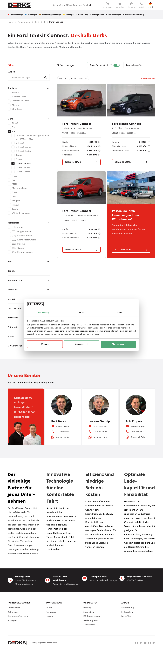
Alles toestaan (118, 344)
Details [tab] (81, 312)
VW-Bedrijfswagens (21, 213)
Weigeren (45, 344)
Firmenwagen (14, 607)
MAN (14, 184)
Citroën (15, 123)
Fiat (13, 127)
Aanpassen (80, 344)
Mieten (15, 104)
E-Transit (20, 142)
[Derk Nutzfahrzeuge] (136, 642)
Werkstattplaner (90, 620)
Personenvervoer (25, 252)
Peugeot (16, 200)
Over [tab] (120, 312)
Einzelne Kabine (24, 235)
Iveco (14, 175)
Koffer (20, 227)
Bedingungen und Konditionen (44, 642)
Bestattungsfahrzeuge (18, 616)
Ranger (19, 155)
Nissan (15, 192)
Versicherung (127, 607)
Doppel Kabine (24, 231)
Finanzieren (51, 611)
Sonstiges (12, 620)
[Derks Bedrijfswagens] (19, 5)
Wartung (87, 607)
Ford (14, 131)
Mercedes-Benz (19, 188)
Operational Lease (20, 100)
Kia (13, 180)
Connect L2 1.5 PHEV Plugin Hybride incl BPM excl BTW (32, 137)
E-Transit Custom (24, 151)
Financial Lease (19, 96)
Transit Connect (23, 163)
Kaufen (15, 92)
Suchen (11, 71)
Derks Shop (126, 616)
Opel (14, 196)
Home (10, 22)
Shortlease (17, 109)
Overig (20, 248)
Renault (15, 204)
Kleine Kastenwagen (27, 239)
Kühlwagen (13, 611)
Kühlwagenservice (91, 616)
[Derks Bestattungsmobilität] (149, 642)
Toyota (15, 208)
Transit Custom (23, 171)
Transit (19, 159)
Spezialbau (88, 611)
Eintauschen (127, 611)
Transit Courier (23, 167)
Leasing (49, 616)
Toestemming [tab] (43, 312)
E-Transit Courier (24, 147)
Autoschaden (89, 624)
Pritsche (21, 243)
